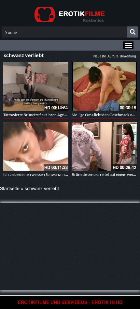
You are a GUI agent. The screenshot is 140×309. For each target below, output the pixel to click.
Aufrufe (113, 56)
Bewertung (128, 56)
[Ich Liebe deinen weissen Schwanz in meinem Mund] (35, 146)
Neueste (99, 56)
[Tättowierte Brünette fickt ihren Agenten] (35, 86)
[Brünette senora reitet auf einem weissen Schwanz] (104, 146)
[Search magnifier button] (132, 32)
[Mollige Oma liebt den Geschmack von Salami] (104, 86)
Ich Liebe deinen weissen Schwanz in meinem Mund (46, 174)
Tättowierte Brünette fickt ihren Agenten (37, 114)
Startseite (10, 188)
